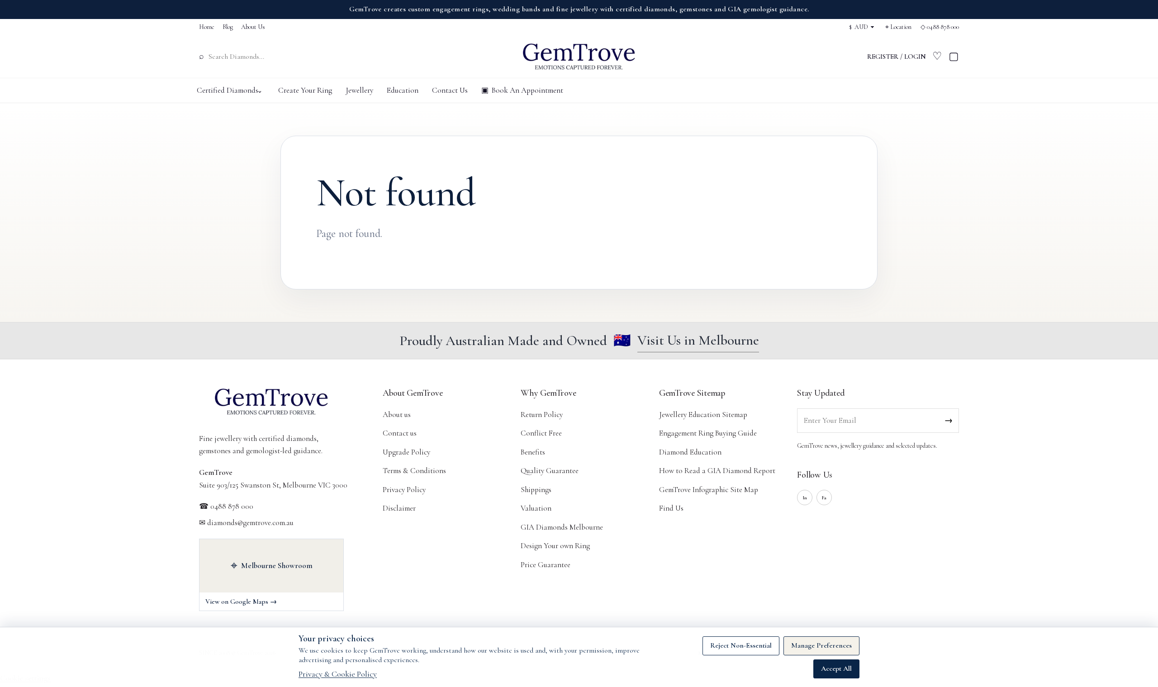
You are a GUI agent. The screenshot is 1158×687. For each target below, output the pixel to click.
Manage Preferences (821, 645)
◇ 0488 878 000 (940, 27)
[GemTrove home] (579, 56)
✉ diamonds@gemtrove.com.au (246, 522)
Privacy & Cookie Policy (338, 674)
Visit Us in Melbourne (698, 340)
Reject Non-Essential (741, 645)
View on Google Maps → (241, 601)
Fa (824, 498)
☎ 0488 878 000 (226, 506)
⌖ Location (898, 27)
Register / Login (896, 56)
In (805, 498)
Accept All (836, 668)
